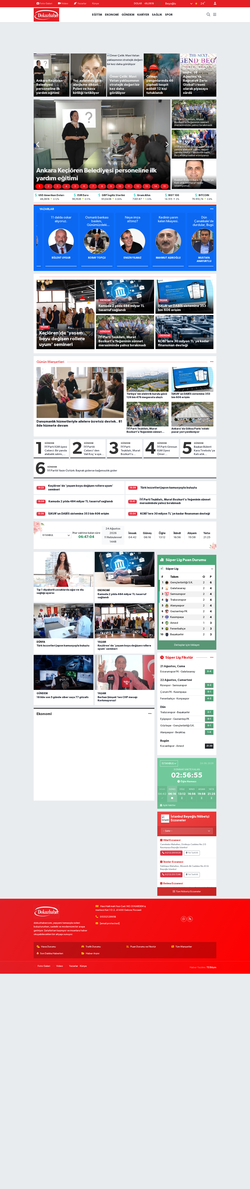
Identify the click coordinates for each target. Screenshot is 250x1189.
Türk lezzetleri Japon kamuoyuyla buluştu (168, 487)
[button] (38, 144)
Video (65, 3)
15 (164, 186)
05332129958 (108, 917)
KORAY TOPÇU (125, 258)
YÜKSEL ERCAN (53, 258)
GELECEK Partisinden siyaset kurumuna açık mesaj (53, 221)
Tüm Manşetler (183, 946)
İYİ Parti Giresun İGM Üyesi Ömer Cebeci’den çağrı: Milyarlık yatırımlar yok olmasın (167, 450)
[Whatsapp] (184, 919)
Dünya (41, 642)
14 (155, 186)
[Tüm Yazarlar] (211, 209)
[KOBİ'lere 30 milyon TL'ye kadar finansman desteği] (184, 332)
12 (138, 186)
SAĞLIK (157, 14)
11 (129, 186)
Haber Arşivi (92, 953)
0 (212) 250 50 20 (173, 853)
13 (146, 186)
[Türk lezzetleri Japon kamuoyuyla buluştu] (63, 620)
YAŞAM (102, 642)
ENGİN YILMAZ (161, 258)
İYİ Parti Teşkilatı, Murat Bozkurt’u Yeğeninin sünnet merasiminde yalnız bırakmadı (130, 450)
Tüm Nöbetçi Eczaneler (188, 891)
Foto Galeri (46, 3)
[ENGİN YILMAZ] (160, 241)
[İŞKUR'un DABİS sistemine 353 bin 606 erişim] (184, 296)
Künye (95, 3)
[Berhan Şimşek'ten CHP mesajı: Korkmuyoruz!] (124, 672)
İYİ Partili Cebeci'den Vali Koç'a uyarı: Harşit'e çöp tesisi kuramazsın (94, 450)
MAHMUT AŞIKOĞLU (196, 258)
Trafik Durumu (93, 946)
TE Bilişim (211, 967)
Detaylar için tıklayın (186, 645)
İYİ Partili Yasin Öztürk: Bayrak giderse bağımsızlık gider (82, 470)
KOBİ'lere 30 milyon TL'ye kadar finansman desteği (175, 513)
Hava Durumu (48, 946)
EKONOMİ (112, 14)
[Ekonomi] (150, 713)
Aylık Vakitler (169, 805)
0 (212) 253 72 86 (173, 875)
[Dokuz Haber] (46, 14)
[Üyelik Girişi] (213, 3)
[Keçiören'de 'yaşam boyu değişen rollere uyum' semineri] (66, 314)
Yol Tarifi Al (193, 853)
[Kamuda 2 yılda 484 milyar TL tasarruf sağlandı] (125, 296)
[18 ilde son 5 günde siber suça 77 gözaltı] (63, 672)
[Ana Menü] (214, 15)
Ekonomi (104, 590)
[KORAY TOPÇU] (125, 241)
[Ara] (208, 15)
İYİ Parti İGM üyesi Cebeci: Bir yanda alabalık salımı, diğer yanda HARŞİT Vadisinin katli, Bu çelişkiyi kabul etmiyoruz (56, 450)
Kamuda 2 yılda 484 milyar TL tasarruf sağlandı (80, 501)
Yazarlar (81, 3)
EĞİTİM (97, 14)
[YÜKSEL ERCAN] (53, 241)
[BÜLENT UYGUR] (89, 241)
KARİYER (143, 14)
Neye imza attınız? (161, 219)
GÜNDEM (128, 14)
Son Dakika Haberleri (51, 953)
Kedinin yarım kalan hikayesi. (196, 219)
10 (120, 186)
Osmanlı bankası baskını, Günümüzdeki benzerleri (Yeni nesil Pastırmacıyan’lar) (125, 221)
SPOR (168, 14)
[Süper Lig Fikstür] (211, 657)
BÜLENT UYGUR (89, 258)
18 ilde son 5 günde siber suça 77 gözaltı (62, 697)
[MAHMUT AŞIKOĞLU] (196, 241)
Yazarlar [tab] (46, 209)
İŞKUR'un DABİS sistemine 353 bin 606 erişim (78, 513)
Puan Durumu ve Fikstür (143, 946)
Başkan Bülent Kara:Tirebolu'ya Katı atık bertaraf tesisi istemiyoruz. (204, 450)
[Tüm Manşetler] (211, 362)
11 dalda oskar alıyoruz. (89, 219)
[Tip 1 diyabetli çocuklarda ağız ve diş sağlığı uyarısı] (63, 569)
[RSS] (190, 919)
